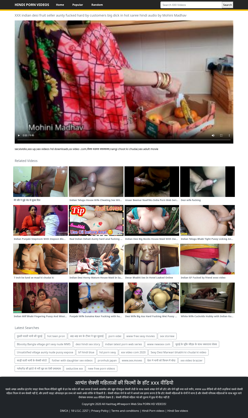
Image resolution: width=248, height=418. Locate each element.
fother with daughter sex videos (72, 360)
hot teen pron (56, 336)
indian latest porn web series (123, 344)
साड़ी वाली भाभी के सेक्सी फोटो (32, 360)
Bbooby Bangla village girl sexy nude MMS (44, 344)
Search (227, 5)
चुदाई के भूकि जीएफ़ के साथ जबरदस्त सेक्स (196, 344)
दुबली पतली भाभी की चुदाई (29, 336)
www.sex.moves (132, 360)
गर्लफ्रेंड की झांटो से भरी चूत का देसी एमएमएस (39, 368)
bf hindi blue (86, 352)
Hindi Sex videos (177, 411)
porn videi (114, 336)
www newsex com (158, 344)
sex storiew (167, 336)
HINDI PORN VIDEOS (32, 4)
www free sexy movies (140, 336)
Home (60, 5)
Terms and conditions (125, 411)
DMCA (64, 411)
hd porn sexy (107, 352)
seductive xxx (74, 368)
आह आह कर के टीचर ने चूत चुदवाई (86, 336)
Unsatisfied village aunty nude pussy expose (45, 352)
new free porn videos (101, 368)
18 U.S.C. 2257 (79, 411)
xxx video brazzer (192, 360)
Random (97, 5)
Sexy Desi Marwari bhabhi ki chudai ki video (178, 352)
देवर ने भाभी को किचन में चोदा (161, 360)
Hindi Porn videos (153, 411)
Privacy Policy (99, 411)
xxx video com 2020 (133, 352)
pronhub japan (107, 360)
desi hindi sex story (88, 344)
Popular (77, 5)
